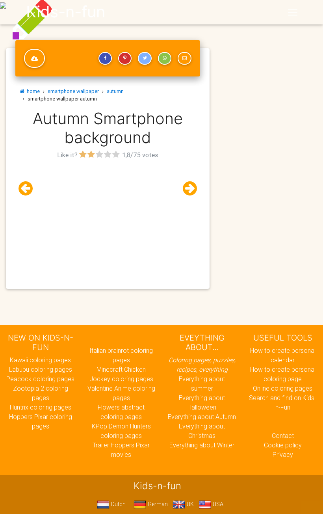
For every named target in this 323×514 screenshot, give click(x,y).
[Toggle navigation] (292, 12)
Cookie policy (283, 445)
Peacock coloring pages (40, 379)
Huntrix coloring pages (40, 407)
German (157, 504)
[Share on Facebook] (105, 58)
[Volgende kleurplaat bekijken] (186, 188)
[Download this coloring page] (34, 58)
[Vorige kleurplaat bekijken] (29, 188)
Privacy (283, 454)
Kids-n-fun (65, 12)
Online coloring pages (282, 388)
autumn (115, 91)
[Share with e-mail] (184, 58)
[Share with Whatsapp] (164, 58)
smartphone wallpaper (73, 91)
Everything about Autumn (202, 417)
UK (189, 504)
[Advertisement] (108, 216)
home (32, 91)
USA (217, 504)
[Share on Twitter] (144, 58)
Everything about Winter (201, 445)
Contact (283, 436)
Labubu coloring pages (40, 369)
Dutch (118, 504)
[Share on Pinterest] (125, 58)
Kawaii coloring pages (40, 360)
